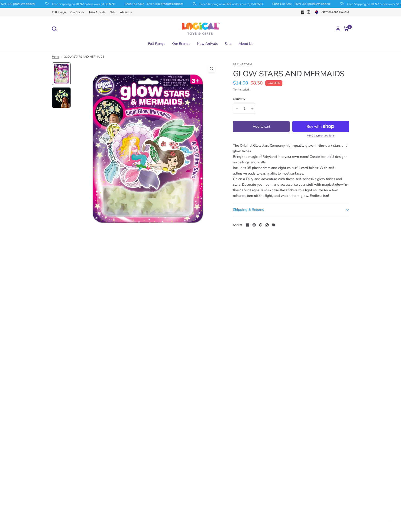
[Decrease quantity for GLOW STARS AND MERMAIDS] (237, 108)
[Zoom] (211, 68)
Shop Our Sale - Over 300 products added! (147, 4)
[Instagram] (309, 12)
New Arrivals (97, 12)
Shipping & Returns (248, 209)
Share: (237, 225)
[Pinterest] (260, 225)
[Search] (55, 28)
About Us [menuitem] (246, 43)
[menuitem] (60, 12)
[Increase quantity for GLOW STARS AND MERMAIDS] (252, 108)
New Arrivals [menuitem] (207, 43)
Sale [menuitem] (228, 43)
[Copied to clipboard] (273, 225)
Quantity (239, 99)
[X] (254, 225)
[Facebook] (303, 12)
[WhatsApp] (267, 225)
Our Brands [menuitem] (181, 43)
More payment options (321, 135)
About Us (126, 12)
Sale (112, 12)
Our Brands (77, 12)
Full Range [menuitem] (156, 43)
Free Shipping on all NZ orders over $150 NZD (77, 4)
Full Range (59, 12)
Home (55, 56)
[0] (345, 29)
